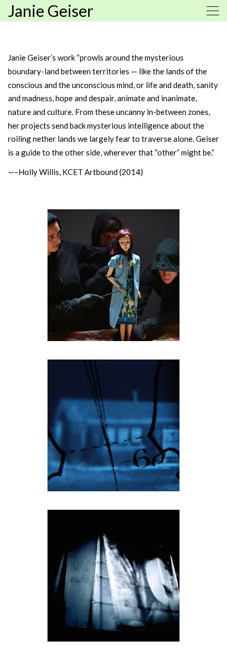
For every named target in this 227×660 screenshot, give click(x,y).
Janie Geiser (50, 10)
